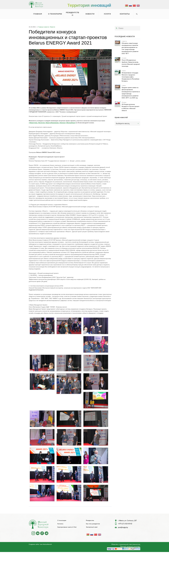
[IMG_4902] (42, 381)
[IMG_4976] (42, 418)
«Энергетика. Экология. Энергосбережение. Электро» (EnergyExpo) (52, 123)
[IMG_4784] (42, 325)
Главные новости (43, 27)
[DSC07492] (42, 493)
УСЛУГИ (107, 14)
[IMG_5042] (42, 437)
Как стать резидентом (93, 524)
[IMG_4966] (95, 400)
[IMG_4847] (69, 363)
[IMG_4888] (95, 363)
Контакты (60, 524)
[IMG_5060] (95, 437)
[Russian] (130, 5)
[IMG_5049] (69, 437)
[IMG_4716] (69, 325)
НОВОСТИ (89, 14)
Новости (52, 27)
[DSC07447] (42, 455)
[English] (138, 5)
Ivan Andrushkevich (46, 544)
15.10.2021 (32, 27)
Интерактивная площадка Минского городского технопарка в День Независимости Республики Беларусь (130, 77)
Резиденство (90, 520)
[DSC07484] (69, 474)
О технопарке (61, 520)
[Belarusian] (126, 5)
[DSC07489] (95, 474)
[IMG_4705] (95, 493)
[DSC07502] (69, 493)
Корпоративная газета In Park (66, 527)
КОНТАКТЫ (125, 14)
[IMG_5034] (95, 418)
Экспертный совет (92, 527)
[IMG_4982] (69, 418)
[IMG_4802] (95, 344)
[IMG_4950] (95, 381)
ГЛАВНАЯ (37, 14)
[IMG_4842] (42, 363)
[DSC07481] (42, 474)
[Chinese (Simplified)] (134, 5)
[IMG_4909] (69, 383)
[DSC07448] (69, 455)
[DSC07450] (95, 455)
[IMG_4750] (95, 325)
